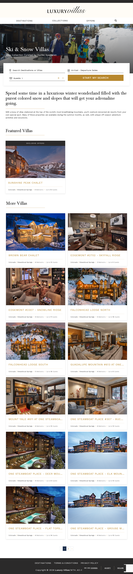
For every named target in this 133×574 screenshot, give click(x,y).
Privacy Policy (89, 563)
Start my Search (96, 77)
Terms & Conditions (66, 563)
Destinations (24, 21)
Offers (91, 21)
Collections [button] (60, 20)
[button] (116, 20)
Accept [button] (108, 568)
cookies (94, 568)
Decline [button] (120, 568)
